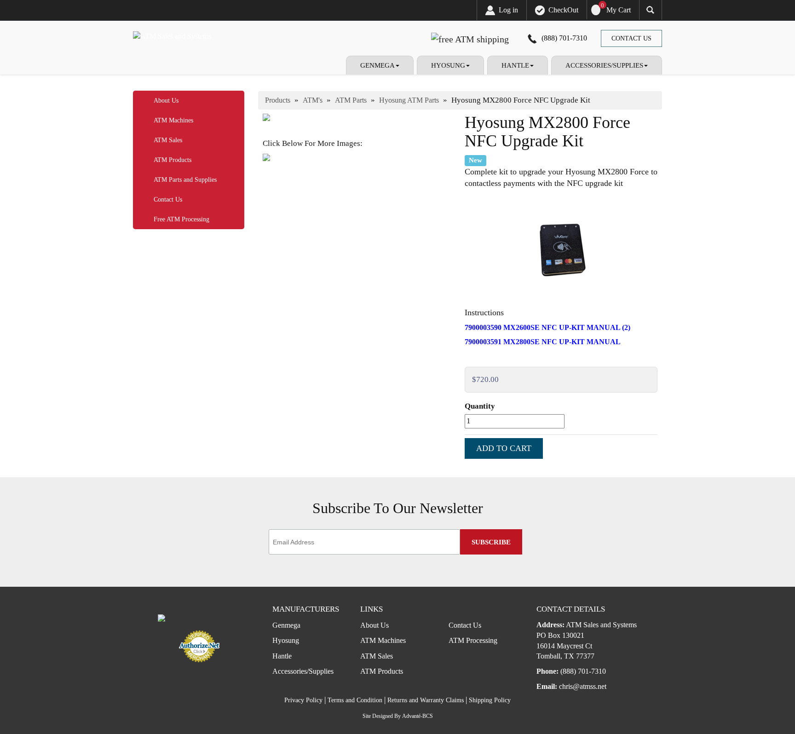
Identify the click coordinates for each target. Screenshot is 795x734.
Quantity (480, 406)
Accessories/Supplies (303, 671)
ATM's (313, 100)
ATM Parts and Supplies (185, 179)
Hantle (282, 656)
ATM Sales (168, 140)
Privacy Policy (303, 700)
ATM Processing (473, 640)
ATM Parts (351, 100)
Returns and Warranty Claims (425, 700)
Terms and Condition (355, 700)
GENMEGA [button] (377, 65)
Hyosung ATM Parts (409, 100)
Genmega (286, 625)
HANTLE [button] (515, 65)
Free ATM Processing (181, 219)
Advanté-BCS (417, 716)
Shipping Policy (490, 700)
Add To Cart (503, 448)
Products (277, 100)
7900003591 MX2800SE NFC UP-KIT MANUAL (543, 342)
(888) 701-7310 (564, 38)
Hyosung (285, 640)
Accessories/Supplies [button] (604, 65)
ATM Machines (173, 120)
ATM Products (172, 159)
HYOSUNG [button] (448, 65)
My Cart (618, 10)
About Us (166, 100)
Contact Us (631, 38)
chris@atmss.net (582, 686)
